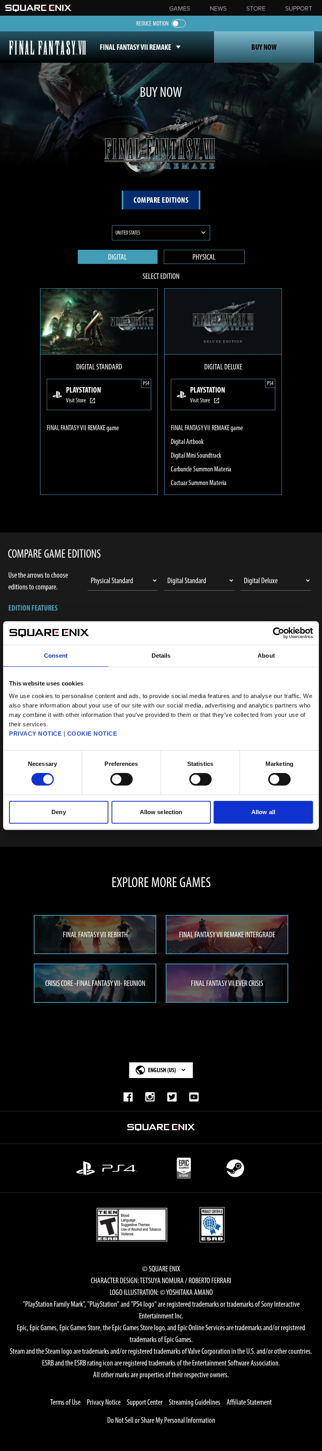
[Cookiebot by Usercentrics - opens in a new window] (278, 633)
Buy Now (264, 47)
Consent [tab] (56, 655)
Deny (58, 812)
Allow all (263, 812)
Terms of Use (65, 1402)
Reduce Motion (152, 23)
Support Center (145, 1402)
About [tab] (266, 655)
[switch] (121, 779)
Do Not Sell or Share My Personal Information (161, 1420)
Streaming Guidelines (194, 1402)
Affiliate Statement (249, 1402)
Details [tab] (161, 655)
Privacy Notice (104, 1402)
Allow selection (161, 812)
